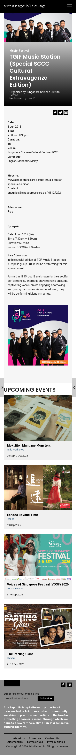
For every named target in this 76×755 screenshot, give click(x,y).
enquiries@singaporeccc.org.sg (27, 192)
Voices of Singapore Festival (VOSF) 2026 (38, 584)
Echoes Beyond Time (22, 515)
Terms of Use (35, 742)
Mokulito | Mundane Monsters (29, 445)
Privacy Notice (56, 742)
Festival (24, 50)
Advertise (35, 738)
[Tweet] (60, 112)
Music (14, 50)
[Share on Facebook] (55, 112)
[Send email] (66, 112)
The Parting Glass (20, 654)
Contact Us (52, 738)
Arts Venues (15, 742)
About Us (19, 738)
